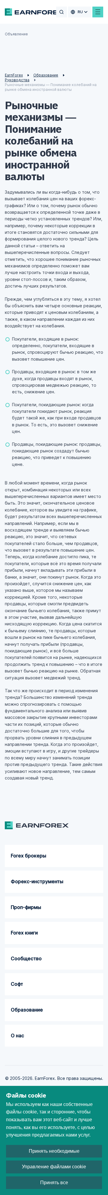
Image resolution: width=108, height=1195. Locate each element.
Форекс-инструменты (37, 881)
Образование (27, 1010)
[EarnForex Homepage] (34, 12)
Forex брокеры (28, 856)
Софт (17, 984)
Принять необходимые (54, 1151)
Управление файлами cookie (54, 1166)
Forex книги (24, 933)
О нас (17, 1036)
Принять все (54, 1182)
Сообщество (26, 958)
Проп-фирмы (26, 907)
